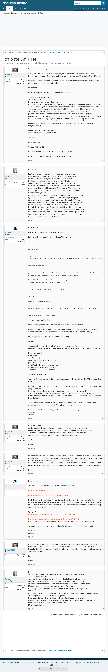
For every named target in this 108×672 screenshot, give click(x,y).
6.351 (23, 239)
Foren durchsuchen (11, 13)
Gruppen (23, 8)
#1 (103, 160)
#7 (103, 564)
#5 (103, 474)
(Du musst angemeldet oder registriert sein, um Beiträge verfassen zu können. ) (77, 615)
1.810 (23, 185)
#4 (103, 448)
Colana (8, 233)
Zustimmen (43, 669)
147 (24, 81)
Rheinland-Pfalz (20, 83)
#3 (103, 418)
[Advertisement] (54, 31)
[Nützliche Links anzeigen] (102, 53)
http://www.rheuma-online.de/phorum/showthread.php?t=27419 (53, 519)
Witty (7, 176)
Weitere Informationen (58, 669)
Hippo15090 (61, 63)
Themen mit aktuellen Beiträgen (32, 13)
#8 (103, 609)
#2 (103, 220)
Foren (9, 9)
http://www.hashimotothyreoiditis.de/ (43, 490)
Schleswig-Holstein (19, 241)
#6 (103, 537)
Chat (16, 8)
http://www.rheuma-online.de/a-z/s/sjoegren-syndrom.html (51, 514)
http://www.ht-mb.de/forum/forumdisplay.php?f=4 (48, 495)
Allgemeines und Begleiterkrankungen (32, 63)
